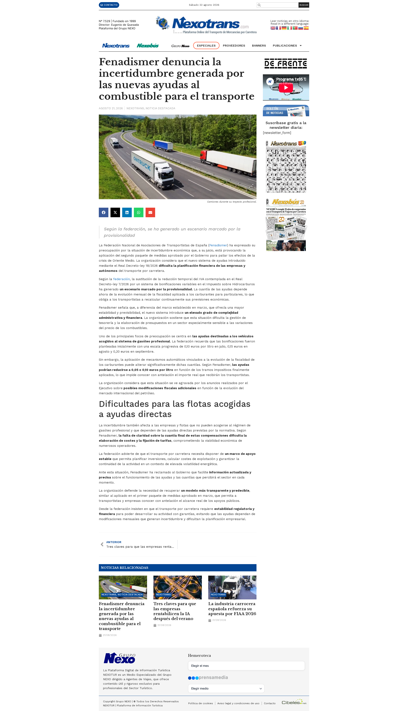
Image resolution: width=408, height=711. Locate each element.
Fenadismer (218, 245)
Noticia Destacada (160, 108)
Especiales (206, 45)
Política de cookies (200, 703)
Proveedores (234, 45)
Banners (259, 45)
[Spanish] (306, 28)
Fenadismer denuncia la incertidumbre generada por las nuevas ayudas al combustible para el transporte (121, 616)
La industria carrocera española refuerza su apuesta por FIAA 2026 (232, 609)
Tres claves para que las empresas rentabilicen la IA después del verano (174, 611)
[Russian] (301, 28)
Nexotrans (135, 108)
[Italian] (290, 28)
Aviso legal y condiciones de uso (238, 703)
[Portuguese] (295, 28)
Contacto (270, 703)
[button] (103, 212)
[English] (273, 28)
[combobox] (278, 5)
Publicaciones (285, 45)
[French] (279, 28)
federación (121, 279)
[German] (284, 28)
